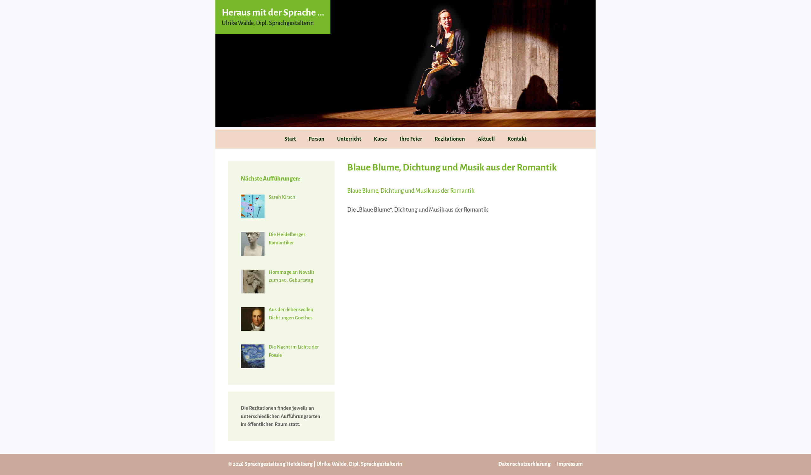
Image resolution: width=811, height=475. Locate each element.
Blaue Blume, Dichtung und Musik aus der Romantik (410, 191)
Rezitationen (450, 139)
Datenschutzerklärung (524, 464)
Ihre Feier (411, 139)
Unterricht (349, 139)
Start (290, 139)
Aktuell (486, 139)
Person (316, 139)
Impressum (570, 464)
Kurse (380, 139)
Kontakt (517, 139)
